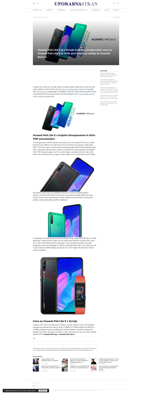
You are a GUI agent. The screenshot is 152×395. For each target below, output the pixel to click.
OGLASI (106, 10)
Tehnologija (37, 17)
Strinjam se (43, 390)
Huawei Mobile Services (76, 348)
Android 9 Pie (36, 348)
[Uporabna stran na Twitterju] (34, 3)
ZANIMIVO (50, 10)
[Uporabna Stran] (76, 3)
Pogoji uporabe (93, 390)
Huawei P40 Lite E (40, 350)
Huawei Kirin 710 (54, 348)
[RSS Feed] (114, 3)
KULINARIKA (95, 10)
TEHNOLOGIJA (37, 10)
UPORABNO (61, 10)
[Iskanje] (118, 3)
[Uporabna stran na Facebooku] (38, 3)
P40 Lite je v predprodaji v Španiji (71, 89)
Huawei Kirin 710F (64, 348)
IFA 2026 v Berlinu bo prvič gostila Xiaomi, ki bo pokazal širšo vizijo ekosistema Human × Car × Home (109, 97)
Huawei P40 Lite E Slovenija (66, 350)
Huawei (48, 348)
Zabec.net (79, 390)
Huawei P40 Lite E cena (52, 350)
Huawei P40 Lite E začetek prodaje (83, 350)
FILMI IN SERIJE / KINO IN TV (78, 10)
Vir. (34, 338)
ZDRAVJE (116, 10)
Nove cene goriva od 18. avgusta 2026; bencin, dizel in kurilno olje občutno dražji (108, 103)
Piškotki (85, 390)
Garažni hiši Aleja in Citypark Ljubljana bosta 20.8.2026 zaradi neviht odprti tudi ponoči (108, 75)
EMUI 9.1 (43, 348)
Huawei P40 (86, 348)
